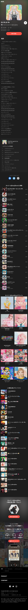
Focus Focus (20, 310)
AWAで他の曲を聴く (14, 516)
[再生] (25, 22)
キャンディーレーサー (21, 380)
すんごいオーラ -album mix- (10, 168)
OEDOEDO (7, 363)
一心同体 (20, 363)
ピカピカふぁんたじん (13, 141)
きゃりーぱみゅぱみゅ (12, 25)
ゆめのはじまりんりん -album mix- (12, 152)
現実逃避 (20, 327)
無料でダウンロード (14, 541)
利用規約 (2, 593)
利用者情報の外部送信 (5, 594)
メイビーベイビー (7, 380)
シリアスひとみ (8, 156)
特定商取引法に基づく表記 (16, 594)
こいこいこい (7, 166)
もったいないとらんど (9, 154)
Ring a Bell (7, 162)
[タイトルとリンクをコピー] (18, 178)
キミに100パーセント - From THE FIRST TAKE (7, 328)
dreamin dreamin (7, 345)
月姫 (7, 310)
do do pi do (7, 570)
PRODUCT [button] (4, 576)
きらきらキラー (8, 150)
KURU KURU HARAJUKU (21, 345)
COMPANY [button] (4, 580)
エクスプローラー (8, 169)
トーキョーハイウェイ (9, 164)
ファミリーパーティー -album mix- (12, 160)
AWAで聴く (14, 33)
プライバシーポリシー (11, 593)
